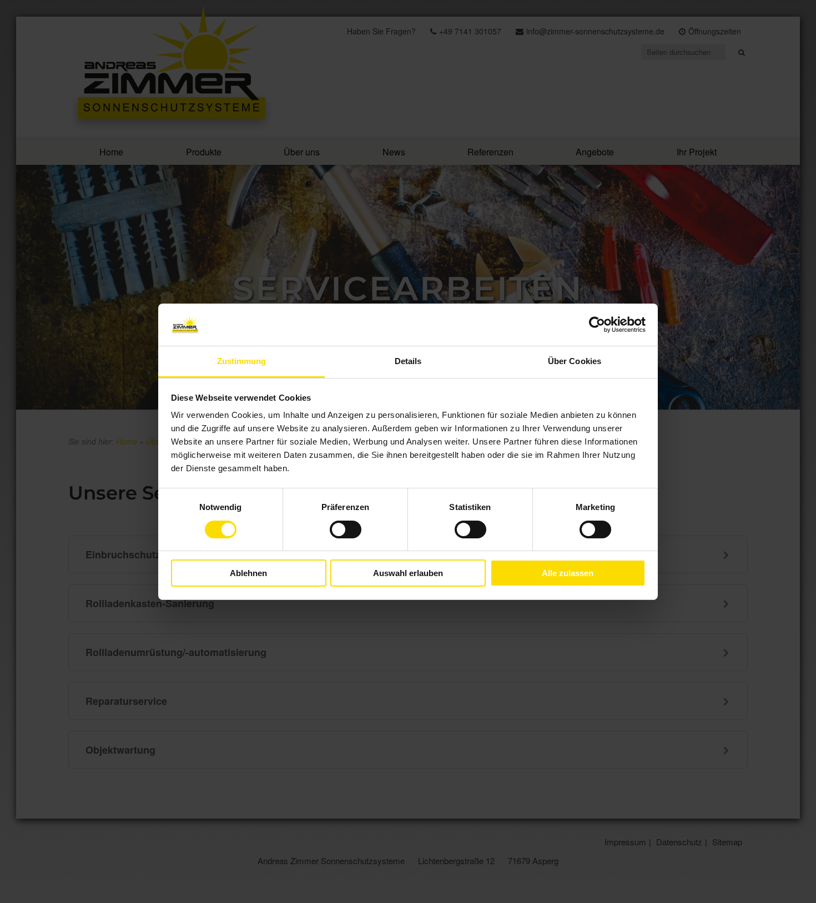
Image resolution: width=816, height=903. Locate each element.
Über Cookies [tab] (574, 361)
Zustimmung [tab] (241, 361)
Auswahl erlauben (408, 573)
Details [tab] (408, 361)
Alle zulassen (567, 573)
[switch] (345, 529)
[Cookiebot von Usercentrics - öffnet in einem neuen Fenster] (597, 324)
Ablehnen (248, 573)
